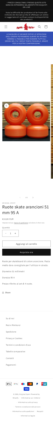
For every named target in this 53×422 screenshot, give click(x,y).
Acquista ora (26, 252)
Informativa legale (28, 416)
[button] (6, 27)
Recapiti (40, 411)
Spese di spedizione (21, 223)
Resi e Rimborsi (13, 325)
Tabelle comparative (15, 351)
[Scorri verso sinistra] (20, 197)
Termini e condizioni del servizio (27, 407)
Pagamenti (11, 364)
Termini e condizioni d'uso (18, 345)
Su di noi (10, 318)
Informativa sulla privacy (28, 402)
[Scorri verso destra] (33, 197)
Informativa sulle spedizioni (23, 411)
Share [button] (8, 292)
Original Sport (24, 394)
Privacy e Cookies (14, 338)
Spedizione (11, 331)
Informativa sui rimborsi (30, 398)
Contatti (10, 358)
